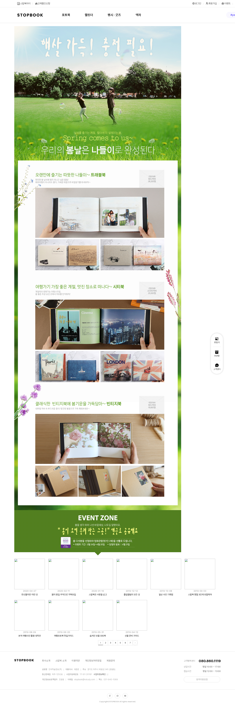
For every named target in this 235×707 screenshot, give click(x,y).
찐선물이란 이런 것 (30, 594)
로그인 (198, 3)
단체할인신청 (44, 3)
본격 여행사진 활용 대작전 (29, 635)
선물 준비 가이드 (132, 635)
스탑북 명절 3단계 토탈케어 (200, 594)
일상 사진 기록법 (166, 594)
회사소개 (46, 660)
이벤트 (227, 3)
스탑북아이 (25, 3)
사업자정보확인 (100, 674)
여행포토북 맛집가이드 (63, 635)
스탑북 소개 (60, 660)
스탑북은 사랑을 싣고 (98, 594)
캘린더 (89, 15)
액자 (138, 15)
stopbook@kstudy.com (84, 679)
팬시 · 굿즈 (114, 15)
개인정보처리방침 (93, 660)
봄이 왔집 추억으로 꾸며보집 (64, 594)
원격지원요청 (202, 679)
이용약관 (76, 660)
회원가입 (213, 3)
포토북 (66, 15)
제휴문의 (111, 660)
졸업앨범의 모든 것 (132, 594)
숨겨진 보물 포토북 (98, 635)
